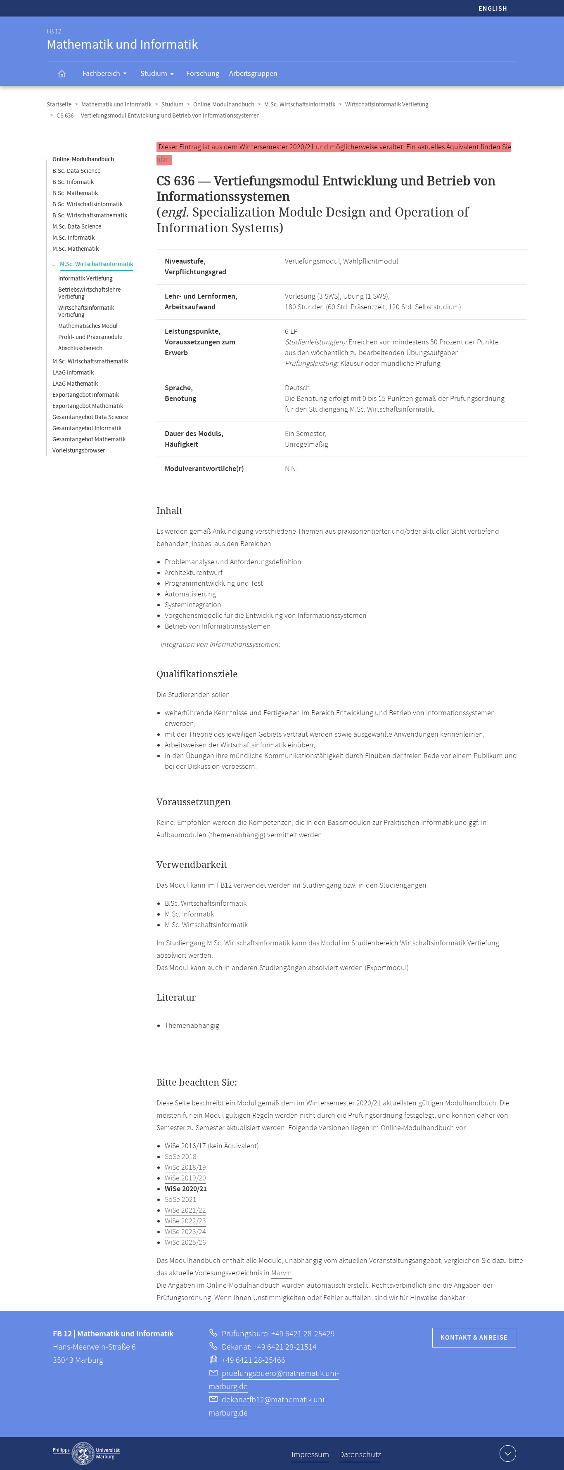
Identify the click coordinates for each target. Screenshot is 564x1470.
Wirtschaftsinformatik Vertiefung (387, 104)
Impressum (310, 1455)
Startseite (59, 104)
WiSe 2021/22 (185, 1211)
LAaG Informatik (73, 373)
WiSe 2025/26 (185, 1243)
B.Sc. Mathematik (75, 193)
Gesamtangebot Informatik (86, 428)
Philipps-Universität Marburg (86, 1453)
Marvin (281, 1273)
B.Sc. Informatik (73, 182)
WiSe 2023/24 (185, 1232)
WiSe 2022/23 (185, 1221)
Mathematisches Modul (88, 326)
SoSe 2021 (181, 1200)
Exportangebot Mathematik (87, 406)
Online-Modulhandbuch (223, 104)
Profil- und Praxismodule (90, 337)
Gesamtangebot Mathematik (89, 439)
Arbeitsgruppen (253, 73)
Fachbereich (101, 73)
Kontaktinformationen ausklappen (508, 1453)
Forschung (202, 73)
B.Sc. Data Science (76, 171)
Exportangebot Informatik (85, 395)
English (493, 9)
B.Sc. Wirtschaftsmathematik (89, 215)
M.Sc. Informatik (73, 238)
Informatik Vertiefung (85, 279)
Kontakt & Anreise (474, 1337)
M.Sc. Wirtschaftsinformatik (299, 104)
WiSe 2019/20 (185, 1178)
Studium (153, 73)
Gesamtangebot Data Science (90, 417)
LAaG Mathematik (75, 384)
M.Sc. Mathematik (75, 249)
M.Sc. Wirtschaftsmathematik (90, 361)
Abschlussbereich (80, 348)
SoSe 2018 (181, 1157)
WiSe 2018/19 (185, 1168)
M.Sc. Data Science (76, 227)
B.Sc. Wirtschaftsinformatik (87, 204)
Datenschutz (360, 1455)
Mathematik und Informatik (116, 104)
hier (162, 160)
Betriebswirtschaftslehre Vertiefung (89, 293)
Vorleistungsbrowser (78, 451)
